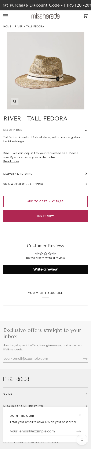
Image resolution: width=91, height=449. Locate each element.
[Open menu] (9, 15)
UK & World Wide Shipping (23, 184)
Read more (11, 161)
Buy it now (45, 216)
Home (7, 26)
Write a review (45, 269)
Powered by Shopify (43, 442)
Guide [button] (7, 393)
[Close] (81, 413)
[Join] (75, 431)
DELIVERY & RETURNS (17, 174)
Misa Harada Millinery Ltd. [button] (23, 406)
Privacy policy (14, 442)
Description (12, 130)
